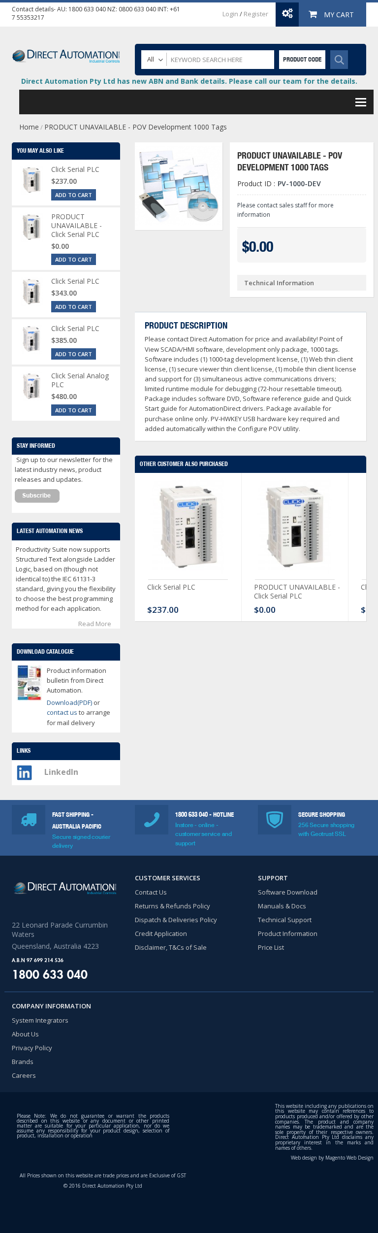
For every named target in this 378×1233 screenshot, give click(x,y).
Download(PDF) (69, 702)
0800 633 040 (137, 9)
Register (256, 13)
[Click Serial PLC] (188, 528)
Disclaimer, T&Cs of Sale (171, 947)
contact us (63, 712)
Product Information (287, 933)
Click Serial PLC (171, 587)
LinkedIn (61, 771)
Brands (22, 1061)
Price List (271, 947)
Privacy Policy (32, 1047)
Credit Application (161, 933)
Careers (24, 1075)
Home (29, 127)
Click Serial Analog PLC (80, 380)
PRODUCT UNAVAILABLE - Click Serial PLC (297, 591)
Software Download (287, 892)
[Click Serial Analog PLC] (31, 386)
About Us (25, 1034)
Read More (94, 623)
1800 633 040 (87, 9)
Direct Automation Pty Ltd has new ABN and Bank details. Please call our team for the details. (189, 81)
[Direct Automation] (66, 52)
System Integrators (40, 1020)
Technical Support (285, 919)
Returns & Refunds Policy (172, 905)
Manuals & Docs (282, 905)
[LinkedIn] (24, 770)
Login (230, 13)
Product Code (302, 59)
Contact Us (151, 892)
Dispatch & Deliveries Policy (176, 919)
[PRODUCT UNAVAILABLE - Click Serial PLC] (295, 528)
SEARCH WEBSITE (339, 59)
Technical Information (279, 282)
